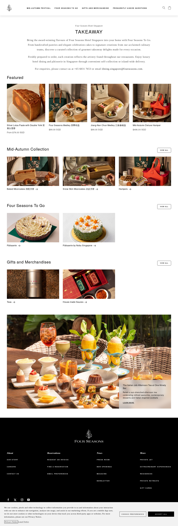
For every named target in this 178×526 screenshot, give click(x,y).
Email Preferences (57, 474)
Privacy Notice (11, 522)
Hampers (123, 189)
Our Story (12, 460)
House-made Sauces (73, 302)
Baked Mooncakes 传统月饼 (20, 189)
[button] (163, 7)
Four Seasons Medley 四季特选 (64, 125)
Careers (11, 467)
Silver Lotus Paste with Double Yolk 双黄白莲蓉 (26, 127)
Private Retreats (149, 481)
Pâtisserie (12, 245)
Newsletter (103, 481)
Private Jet (146, 460)
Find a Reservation (57, 467)
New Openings (104, 467)
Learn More (128, 403)
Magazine (102, 474)
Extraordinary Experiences (155, 467)
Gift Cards (146, 488)
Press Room (103, 460)
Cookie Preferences (133, 514)
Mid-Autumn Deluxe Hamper (147, 125)
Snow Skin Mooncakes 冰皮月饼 (78, 189)
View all (164, 150)
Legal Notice (23, 522)
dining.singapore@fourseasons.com (122, 68)
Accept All (161, 514)
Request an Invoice (58, 460)
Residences (146, 474)
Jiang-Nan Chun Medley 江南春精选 (108, 125)
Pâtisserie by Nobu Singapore (77, 245)
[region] (89, 514)
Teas (9, 302)
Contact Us (13, 474)
